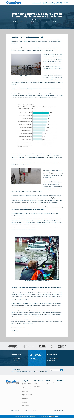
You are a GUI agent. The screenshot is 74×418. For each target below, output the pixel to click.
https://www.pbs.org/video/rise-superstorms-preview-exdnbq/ (32, 209)
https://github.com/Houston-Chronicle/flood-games (22, 334)
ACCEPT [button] (57, 416)
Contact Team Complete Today (48, 2)
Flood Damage (15, 21)
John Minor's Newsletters (55, 21)
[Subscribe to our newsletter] (61, 370)
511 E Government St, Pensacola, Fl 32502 (17, 357)
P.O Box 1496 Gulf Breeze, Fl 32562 (53, 357)
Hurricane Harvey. (27, 41)
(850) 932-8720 (16, 360)
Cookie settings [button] (52, 416)
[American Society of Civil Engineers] (13, 346)
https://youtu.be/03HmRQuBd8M (17, 215)
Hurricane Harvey (40, 21)
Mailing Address (52, 354)
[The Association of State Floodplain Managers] (51, 346)
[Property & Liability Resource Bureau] (42, 346)
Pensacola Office (16, 354)
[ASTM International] (28, 346)
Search (40, 3)
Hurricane (26, 21)
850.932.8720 (59, 2)
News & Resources (37, 19)
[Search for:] (36, 3)
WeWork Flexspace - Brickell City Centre (35, 354)
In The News (47, 21)
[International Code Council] (62, 346)
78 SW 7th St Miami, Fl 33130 (34, 359)
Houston (21, 21)
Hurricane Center (33, 21)
